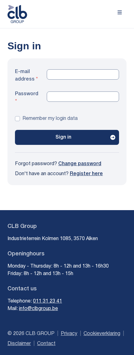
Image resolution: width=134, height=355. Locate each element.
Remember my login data (50, 118)
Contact (46, 344)
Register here (86, 174)
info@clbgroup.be (38, 309)
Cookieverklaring (102, 334)
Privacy (69, 334)
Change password (79, 164)
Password (26, 94)
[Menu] (120, 12)
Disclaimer (19, 344)
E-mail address (25, 75)
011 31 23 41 (47, 301)
